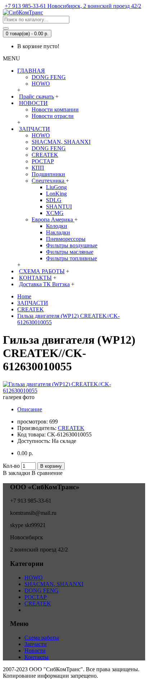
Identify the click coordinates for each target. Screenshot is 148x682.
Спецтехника (49, 181)
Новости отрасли (53, 116)
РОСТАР (43, 161)
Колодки (56, 226)
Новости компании (55, 109)
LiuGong (56, 187)
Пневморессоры (65, 239)
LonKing (56, 194)
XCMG (55, 213)
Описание (29, 409)
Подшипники (48, 174)
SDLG (53, 200)
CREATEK (45, 155)
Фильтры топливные (71, 258)
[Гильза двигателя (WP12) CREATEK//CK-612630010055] (74, 391)
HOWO (41, 84)
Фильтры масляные (69, 252)
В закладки (16, 473)
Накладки (58, 232)
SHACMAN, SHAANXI (61, 142)
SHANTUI (59, 206)
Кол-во (11, 466)
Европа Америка (53, 219)
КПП (38, 168)
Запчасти (35, 644)
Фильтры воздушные (71, 245)
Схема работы (41, 638)
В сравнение (47, 473)
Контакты (36, 657)
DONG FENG (49, 77)
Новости (35, 650)
